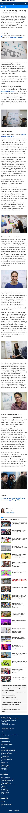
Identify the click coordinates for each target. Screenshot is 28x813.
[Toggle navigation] (2, 4)
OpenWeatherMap (14, 735)
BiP (2, 731)
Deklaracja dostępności (7, 729)
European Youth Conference (8, 91)
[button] (26, 3)
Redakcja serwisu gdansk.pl (8, 728)
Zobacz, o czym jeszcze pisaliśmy (10, 519)
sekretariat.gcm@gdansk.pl (10, 724)
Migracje (3, 7)
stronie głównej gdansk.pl (16, 37)
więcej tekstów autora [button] (10, 513)
